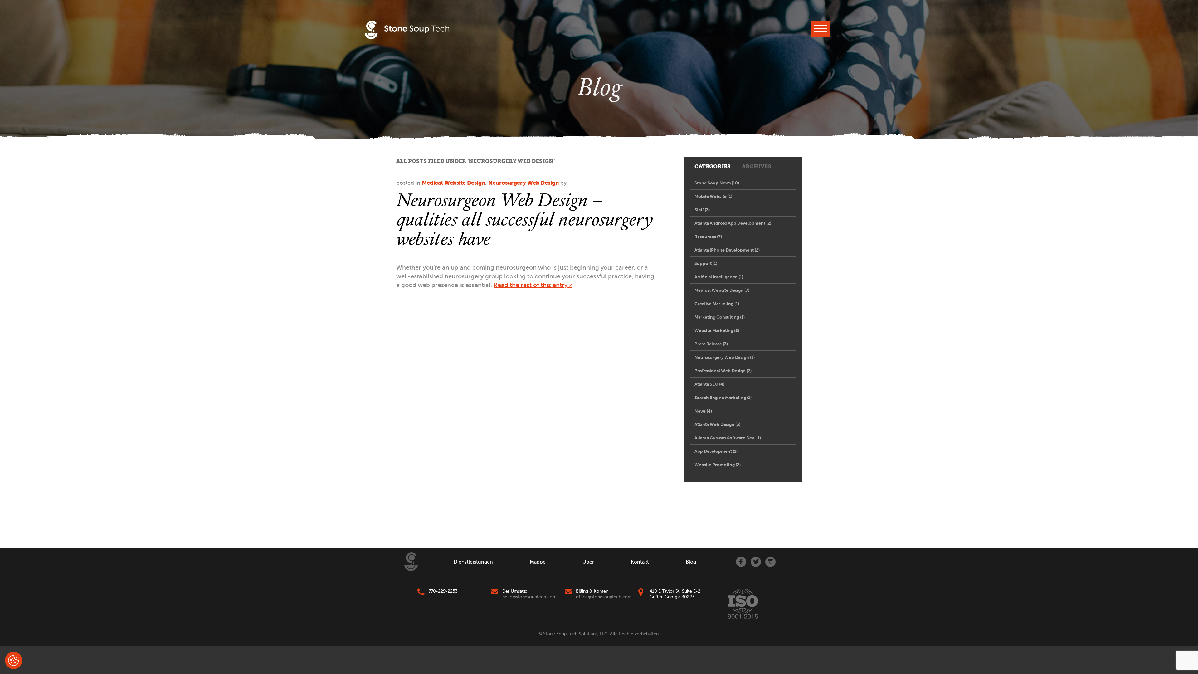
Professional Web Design (723, 370)
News (703, 410)
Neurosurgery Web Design (523, 182)
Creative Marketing (716, 303)
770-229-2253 (443, 591)
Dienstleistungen (473, 562)
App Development (716, 451)
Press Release (711, 343)
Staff (702, 209)
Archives (756, 166)
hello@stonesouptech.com (529, 596)
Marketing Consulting (719, 317)
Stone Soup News (716, 182)
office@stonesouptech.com (604, 596)
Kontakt (640, 562)
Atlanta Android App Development (732, 223)
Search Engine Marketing (723, 397)
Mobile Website (713, 196)
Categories (712, 166)
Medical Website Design (453, 182)
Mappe (538, 562)
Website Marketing (716, 330)
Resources (708, 236)
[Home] (411, 561)
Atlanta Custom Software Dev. (727, 437)
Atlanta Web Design (717, 424)
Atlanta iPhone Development (727, 249)
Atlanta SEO (709, 384)
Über (588, 562)
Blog (691, 562)
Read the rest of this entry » (533, 285)
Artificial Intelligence (718, 276)
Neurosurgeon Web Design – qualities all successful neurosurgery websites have (524, 219)
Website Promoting (717, 464)
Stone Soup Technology (407, 30)
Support (705, 263)
